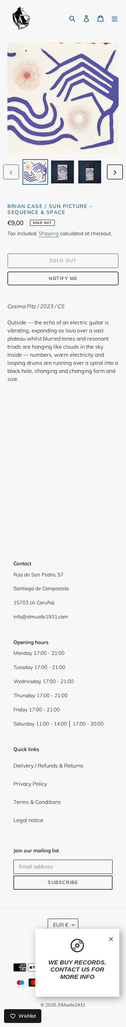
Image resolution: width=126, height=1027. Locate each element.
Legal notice (28, 820)
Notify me (63, 278)
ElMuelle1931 (71, 1004)
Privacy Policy (30, 783)
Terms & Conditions (37, 802)
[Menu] (115, 17)
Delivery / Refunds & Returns (48, 765)
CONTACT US (70, 969)
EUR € (61, 924)
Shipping (49, 233)
